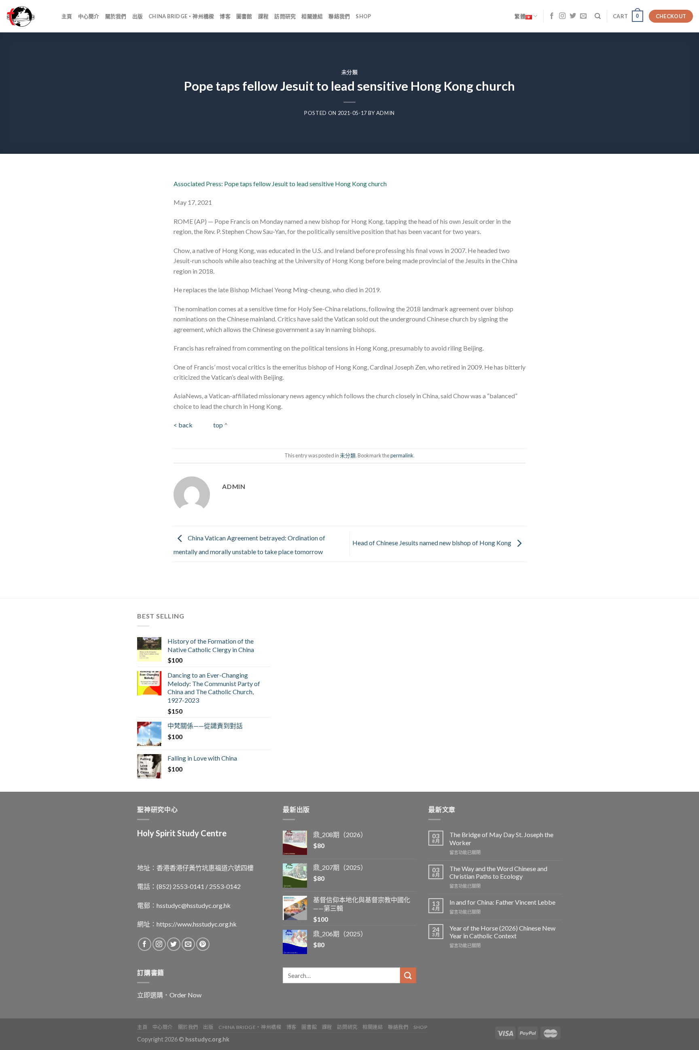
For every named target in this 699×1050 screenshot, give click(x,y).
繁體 (520, 16)
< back (184, 425)
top (218, 425)
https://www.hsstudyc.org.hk (197, 924)
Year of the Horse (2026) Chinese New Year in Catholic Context (502, 931)
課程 (263, 16)
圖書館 (244, 16)
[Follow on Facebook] (552, 16)
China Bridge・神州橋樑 (181, 16)
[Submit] (408, 975)
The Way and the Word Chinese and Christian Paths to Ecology (498, 872)
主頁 (66, 16)
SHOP (363, 16)
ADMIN (385, 113)
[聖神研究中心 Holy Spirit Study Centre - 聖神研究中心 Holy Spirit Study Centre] (27, 16)
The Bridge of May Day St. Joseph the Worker (501, 838)
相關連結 (312, 16)
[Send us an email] (583, 16)
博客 (225, 16)
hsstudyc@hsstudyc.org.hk (194, 905)
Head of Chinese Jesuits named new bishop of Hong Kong (432, 543)
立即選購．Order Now (169, 995)
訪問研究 (285, 16)
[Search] (598, 16)
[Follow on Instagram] (562, 16)
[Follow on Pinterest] (203, 944)
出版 (137, 16)
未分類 (349, 72)
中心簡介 (89, 16)
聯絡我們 (339, 16)
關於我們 (116, 16)
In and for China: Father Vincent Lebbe (502, 902)
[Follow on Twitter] (573, 16)
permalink (401, 455)
